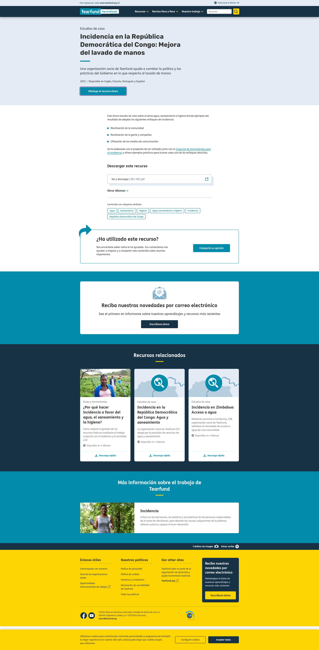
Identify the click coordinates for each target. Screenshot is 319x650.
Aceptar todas (223, 639)
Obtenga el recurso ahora (103, 91)
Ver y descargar (128, 179)
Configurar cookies (190, 639)
